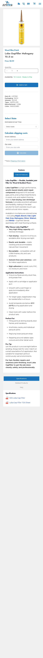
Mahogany (19, 218)
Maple (17, 216)
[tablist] (21, 383)
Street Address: (10, 137)
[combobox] (21, 126)
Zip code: (8, 144)
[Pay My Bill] (28, 4)
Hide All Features (21, 175)
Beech (24, 216)
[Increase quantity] (17, 71)
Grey (12, 218)
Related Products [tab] (21, 383)
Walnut (33, 218)
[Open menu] (39, 3)
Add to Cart (23, 85)
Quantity (8, 67)
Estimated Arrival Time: (13, 122)
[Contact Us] (24, 4)
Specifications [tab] (21, 378)
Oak (29, 216)
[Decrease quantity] (7, 71)
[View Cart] (34, 3)
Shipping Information (17, 161)
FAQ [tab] (21, 387)
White (11, 221)
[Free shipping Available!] (19, 4)
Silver (26, 218)
